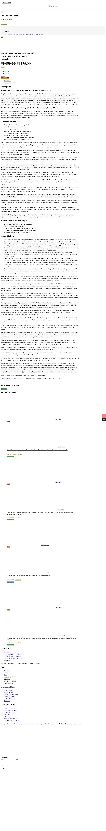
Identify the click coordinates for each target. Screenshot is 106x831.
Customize (7, 378)
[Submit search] (17, 759)
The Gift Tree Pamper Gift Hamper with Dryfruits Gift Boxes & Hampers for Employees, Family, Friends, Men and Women (41, 638)
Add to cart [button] (10, 456)
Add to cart (4, 24)
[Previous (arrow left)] (1, 774)
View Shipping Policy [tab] (10, 83)
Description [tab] (7, 81)
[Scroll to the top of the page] (1, 755)
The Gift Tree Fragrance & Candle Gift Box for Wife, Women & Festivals (29, 575)
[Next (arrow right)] (2, 774)
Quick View (58, 419)
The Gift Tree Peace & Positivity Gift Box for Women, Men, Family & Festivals (24, 34)
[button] (5, 71)
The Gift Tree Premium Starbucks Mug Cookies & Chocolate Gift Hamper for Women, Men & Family (37, 450)
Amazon (28, 375)
